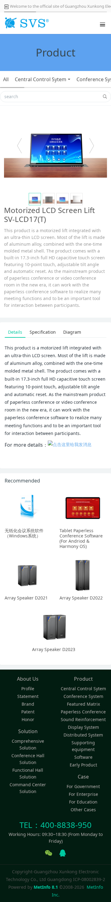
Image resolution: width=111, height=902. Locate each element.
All (6, 79)
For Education (83, 802)
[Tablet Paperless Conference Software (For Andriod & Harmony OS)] (83, 507)
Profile (27, 688)
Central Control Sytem (40, 79)
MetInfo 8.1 (46, 887)
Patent (28, 712)
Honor (28, 719)
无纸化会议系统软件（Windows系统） (24, 533)
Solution (28, 731)
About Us (28, 678)
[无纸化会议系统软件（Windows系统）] (28, 507)
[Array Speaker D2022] (83, 574)
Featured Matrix (83, 704)
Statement (28, 696)
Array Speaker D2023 (53, 649)
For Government (83, 786)
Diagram (72, 332)
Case (83, 776)
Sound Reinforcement (83, 719)
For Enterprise (83, 794)
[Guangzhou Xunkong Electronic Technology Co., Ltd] (26, 23)
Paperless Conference (83, 712)
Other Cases (83, 809)
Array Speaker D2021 (26, 598)
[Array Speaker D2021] (28, 574)
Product (83, 678)
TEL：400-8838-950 (55, 824)
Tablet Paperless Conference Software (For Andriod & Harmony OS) (81, 538)
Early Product (83, 765)
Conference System (83, 696)
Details (15, 332)
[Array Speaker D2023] (55, 626)
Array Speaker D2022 (81, 598)
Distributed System (83, 735)
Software (83, 757)
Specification (43, 332)
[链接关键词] (70, 445)
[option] (55, 149)
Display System (83, 727)
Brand (28, 704)
